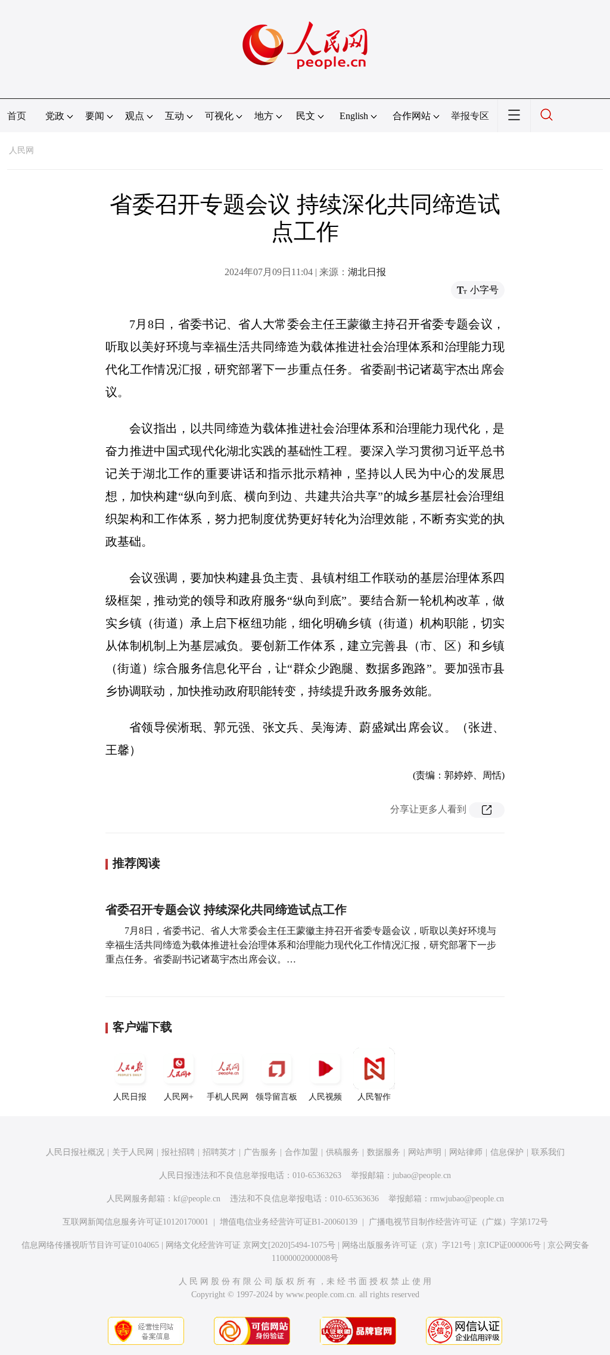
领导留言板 (276, 1096)
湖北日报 (367, 272)
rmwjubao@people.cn (467, 1198)
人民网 (21, 150)
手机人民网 (227, 1096)
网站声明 (424, 1152)
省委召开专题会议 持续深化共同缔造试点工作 (226, 909)
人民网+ (179, 1096)
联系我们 (548, 1152)
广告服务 (260, 1152)
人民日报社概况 (75, 1152)
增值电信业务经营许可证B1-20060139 (288, 1221)
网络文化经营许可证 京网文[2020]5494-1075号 (250, 1245)
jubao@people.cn (422, 1175)
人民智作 (374, 1096)
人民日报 (130, 1096)
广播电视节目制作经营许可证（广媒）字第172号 (458, 1221)
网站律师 (466, 1152)
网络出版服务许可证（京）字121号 (406, 1245)
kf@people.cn (196, 1198)
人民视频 (325, 1096)
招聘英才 (219, 1152)
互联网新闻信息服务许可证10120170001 (135, 1221)
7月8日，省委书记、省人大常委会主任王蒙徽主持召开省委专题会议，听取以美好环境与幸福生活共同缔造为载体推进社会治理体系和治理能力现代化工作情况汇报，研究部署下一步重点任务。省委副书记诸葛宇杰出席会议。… (300, 945)
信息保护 (507, 1152)
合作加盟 (301, 1152)
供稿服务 (342, 1152)
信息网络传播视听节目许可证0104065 (90, 1245)
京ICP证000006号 (509, 1245)
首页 (16, 116)
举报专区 (470, 116)
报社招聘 (178, 1152)
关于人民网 (133, 1152)
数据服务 (383, 1152)
